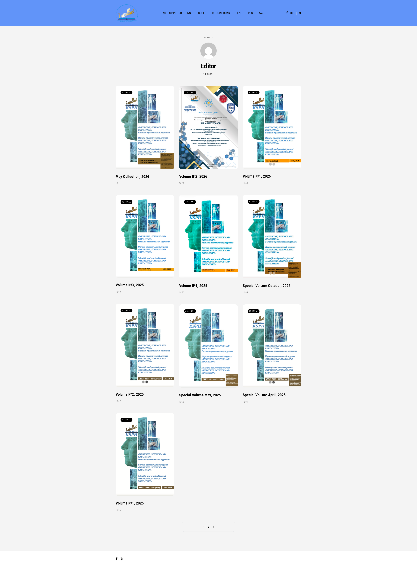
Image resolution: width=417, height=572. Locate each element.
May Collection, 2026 (132, 176)
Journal (126, 92)
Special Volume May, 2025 (200, 395)
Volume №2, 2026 (193, 176)
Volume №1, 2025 (130, 503)
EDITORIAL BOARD (221, 13)
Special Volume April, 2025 (264, 395)
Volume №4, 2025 (193, 285)
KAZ (261, 13)
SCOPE (201, 13)
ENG (239, 13)
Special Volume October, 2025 (266, 285)
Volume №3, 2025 (130, 285)
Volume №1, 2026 (257, 176)
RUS (250, 13)
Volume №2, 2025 (130, 394)
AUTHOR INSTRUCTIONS (177, 13)
